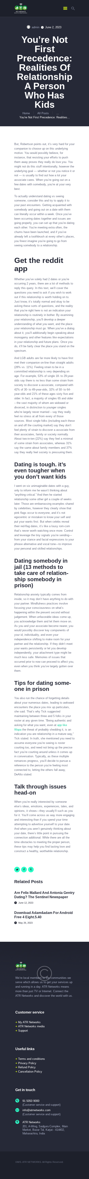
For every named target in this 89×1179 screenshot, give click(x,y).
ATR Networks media (31, 1026)
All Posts (43, 113)
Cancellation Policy (30, 1071)
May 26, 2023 (25, 922)
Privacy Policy (27, 1063)
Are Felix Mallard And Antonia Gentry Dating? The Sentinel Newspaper (44, 895)
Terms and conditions (31, 1058)
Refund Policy (27, 1067)
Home (26, 113)
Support (23, 1030)
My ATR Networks (29, 1022)
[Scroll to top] (82, 1170)
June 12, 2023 (25, 902)
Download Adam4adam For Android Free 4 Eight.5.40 (43, 915)
